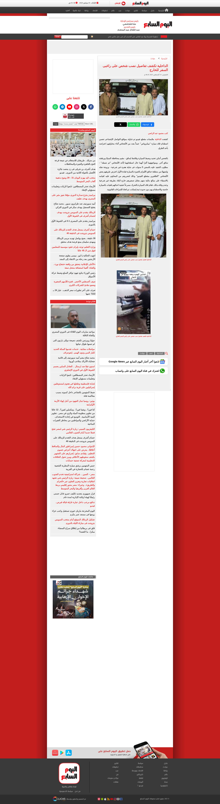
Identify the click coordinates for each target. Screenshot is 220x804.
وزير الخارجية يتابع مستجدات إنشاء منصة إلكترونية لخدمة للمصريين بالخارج (132, 36)
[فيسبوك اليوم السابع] (91, 107)
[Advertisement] (110, 721)
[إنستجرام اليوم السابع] (76, 107)
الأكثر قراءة (90, 301)
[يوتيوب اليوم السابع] (69, 107)
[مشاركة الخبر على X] (120, 124)
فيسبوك (145, 124)
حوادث (152, 59)
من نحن (77, 791)
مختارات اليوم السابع (85, 577)
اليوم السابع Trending (86, 130)
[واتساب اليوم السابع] (55, 107)
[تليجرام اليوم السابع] (62, 107)
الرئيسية (164, 59)
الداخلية (157, 139)
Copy (56, 124)
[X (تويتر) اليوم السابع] (84, 107)
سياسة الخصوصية (66, 791)
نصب (151, 353)
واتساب (132, 124)
